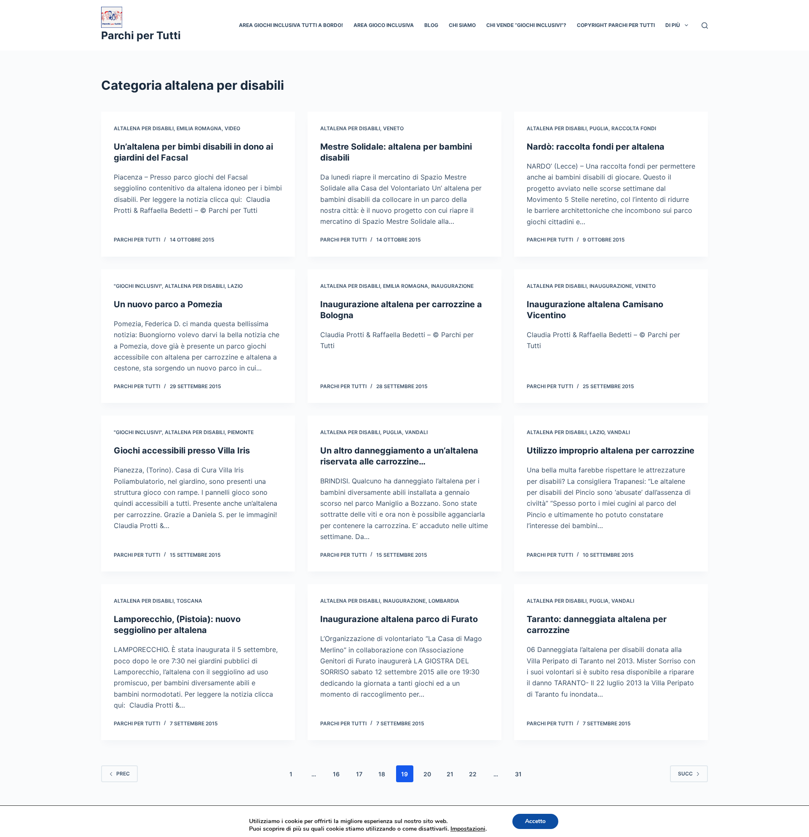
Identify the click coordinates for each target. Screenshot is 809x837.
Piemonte (241, 432)
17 (359, 774)
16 (336, 774)
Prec (123, 773)
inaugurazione (452, 286)
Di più (672, 25)
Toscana (189, 601)
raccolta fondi (633, 128)
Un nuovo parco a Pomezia (168, 304)
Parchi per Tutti (141, 35)
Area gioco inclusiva (384, 25)
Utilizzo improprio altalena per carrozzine (610, 450)
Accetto (535, 821)
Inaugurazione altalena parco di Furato (399, 619)
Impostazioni (467, 829)
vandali (416, 432)
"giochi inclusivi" (138, 286)
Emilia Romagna (199, 128)
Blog (431, 25)
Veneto (393, 128)
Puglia (598, 128)
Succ (685, 773)
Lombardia (444, 601)
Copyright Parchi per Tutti (616, 25)
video (232, 128)
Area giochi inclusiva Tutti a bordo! (291, 25)
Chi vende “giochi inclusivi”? (526, 25)
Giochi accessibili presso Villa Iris (182, 450)
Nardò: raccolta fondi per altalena (595, 147)
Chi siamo (462, 25)
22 (473, 774)
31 (518, 774)
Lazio (235, 286)
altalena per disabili (144, 128)
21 (450, 774)
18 (381, 774)
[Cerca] (705, 25)
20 (427, 774)
